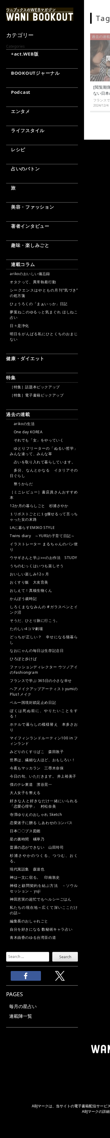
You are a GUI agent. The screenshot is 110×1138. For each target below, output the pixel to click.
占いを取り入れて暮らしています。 (42, 462)
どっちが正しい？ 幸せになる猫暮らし (44, 639)
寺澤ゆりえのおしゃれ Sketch (36, 814)
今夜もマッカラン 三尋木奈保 (37, 768)
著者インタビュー (28, 226)
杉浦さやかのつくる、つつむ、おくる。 (44, 858)
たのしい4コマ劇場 (26, 628)
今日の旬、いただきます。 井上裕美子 (44, 776)
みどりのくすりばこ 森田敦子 (37, 751)
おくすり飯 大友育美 (29, 582)
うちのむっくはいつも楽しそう (37, 565)
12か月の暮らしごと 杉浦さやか (39, 505)
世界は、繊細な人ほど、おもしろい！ (42, 759)
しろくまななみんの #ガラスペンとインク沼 (44, 609)
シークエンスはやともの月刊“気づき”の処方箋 (44, 293)
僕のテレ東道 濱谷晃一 (31, 784)
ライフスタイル (25, 130)
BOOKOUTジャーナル (33, 73)
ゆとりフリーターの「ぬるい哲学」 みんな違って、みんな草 (44, 451)
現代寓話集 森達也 (27, 869)
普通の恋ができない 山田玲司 (37, 847)
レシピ (15, 149)
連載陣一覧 (20, 1016)
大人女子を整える (25, 792)
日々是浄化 (19, 325)
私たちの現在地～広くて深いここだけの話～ (44, 910)
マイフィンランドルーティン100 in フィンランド (44, 740)
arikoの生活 (22, 423)
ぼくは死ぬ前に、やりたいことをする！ (44, 713)
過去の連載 (18, 414)
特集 (11, 377)
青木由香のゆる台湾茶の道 (33, 937)
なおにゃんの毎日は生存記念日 (37, 650)
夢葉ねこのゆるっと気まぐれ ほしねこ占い (44, 314)
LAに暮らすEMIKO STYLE (32, 527)
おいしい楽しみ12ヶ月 (29, 574)
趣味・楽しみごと (28, 245)
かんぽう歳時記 (23, 598)
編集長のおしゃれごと (29, 921)
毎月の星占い (23, 1006)
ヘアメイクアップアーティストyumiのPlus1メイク (44, 691)
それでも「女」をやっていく (37, 440)
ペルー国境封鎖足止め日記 (33, 702)
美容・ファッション (30, 207)
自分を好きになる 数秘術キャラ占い (41, 929)
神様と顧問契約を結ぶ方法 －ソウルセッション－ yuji (44, 888)
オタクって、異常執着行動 (33, 281)
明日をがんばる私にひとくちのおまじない (44, 336)
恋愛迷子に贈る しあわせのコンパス (41, 822)
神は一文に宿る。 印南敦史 (37, 877)
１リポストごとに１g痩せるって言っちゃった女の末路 (44, 516)
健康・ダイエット (25, 358)
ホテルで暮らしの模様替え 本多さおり (44, 727)
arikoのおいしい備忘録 (30, 273)
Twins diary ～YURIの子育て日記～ (42, 535)
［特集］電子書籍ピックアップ (37, 395)
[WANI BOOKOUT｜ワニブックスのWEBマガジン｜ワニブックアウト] (39, 18)
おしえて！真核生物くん (31, 590)
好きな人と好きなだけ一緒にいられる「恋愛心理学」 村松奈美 (44, 803)
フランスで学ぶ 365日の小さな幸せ (41, 680)
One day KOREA (26, 431)
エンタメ (18, 111)
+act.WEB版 (22, 54)
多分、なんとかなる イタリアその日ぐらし (44, 473)
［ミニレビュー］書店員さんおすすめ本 (44, 494)
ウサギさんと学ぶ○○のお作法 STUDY (43, 557)
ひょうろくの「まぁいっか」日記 (39, 303)
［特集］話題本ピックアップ (35, 387)
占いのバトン (23, 168)
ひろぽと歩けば (23, 658)
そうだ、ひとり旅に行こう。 (35, 620)
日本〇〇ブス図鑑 (25, 830)
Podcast (18, 92)
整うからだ (21, 483)
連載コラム (20, 264)
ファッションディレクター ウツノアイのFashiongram (44, 669)
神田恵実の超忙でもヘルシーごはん (41, 899)
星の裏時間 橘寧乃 (27, 839)
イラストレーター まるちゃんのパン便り (44, 546)
